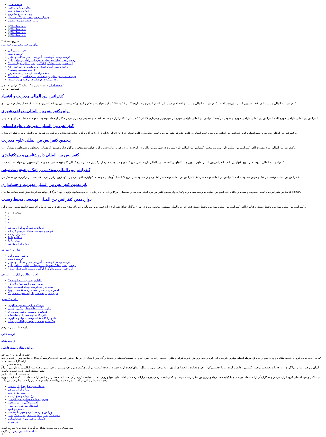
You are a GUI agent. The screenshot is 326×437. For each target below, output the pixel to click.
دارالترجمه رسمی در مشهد (23, 20)
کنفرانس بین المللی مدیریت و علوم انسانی (37, 125)
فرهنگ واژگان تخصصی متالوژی (26, 305)
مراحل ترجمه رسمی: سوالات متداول (28, 17)
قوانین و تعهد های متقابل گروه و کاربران (30, 230)
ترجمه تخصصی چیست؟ (21, 69)
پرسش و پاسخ (16, 408)
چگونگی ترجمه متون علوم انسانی (27, 418)
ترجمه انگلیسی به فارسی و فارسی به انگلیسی (34, 415)
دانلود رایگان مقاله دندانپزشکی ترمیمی (29, 308)
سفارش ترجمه (16, 234)
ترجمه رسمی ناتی (18, 50)
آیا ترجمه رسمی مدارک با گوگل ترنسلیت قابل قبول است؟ (40, 63)
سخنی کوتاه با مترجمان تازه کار (25, 283)
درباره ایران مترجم (18, 243)
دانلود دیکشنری (9, 299)
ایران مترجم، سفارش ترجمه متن (20, 44)
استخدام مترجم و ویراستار (23, 405)
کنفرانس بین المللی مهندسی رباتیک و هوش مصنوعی (45, 170)
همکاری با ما (15, 237)
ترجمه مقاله (8, 340)
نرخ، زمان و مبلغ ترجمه (21, 396)
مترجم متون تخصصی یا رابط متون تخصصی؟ (33, 293)
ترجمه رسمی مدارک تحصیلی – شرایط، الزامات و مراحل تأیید (42, 60)
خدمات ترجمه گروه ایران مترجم (26, 227)
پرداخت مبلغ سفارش (20, 14)
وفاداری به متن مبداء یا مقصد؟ (25, 280)
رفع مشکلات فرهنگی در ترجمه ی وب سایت (33, 79)
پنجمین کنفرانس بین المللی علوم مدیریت (36, 140)
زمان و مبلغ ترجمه (18, 10)
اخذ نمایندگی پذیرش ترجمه (23, 402)
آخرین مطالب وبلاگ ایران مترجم (19, 274)
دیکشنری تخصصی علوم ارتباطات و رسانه (31, 321)
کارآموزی (13, 421)
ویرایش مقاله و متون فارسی (17, 347)
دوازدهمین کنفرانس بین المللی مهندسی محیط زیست (46, 199)
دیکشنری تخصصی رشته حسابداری (27, 311)
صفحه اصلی (15, 4)
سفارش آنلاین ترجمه (19, 7)
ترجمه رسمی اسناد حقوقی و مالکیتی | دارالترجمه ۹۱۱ (38, 66)
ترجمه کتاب (8, 334)
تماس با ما (14, 240)
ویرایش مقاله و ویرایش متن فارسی (28, 399)
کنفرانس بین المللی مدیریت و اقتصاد (32, 96)
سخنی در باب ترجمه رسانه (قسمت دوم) (30, 286)
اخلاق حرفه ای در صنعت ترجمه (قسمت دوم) (33, 290)
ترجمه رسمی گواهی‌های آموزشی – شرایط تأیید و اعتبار (39, 56)
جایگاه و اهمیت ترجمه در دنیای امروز (28, 73)
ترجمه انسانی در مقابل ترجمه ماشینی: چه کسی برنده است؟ (42, 76)
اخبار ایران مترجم (11, 249)
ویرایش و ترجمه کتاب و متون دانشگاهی (30, 412)
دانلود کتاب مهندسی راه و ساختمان (27, 314)
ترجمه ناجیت (15, 53)
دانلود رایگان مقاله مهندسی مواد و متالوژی (32, 318)
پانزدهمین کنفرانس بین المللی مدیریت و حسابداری (44, 184)
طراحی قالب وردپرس (25, 431)
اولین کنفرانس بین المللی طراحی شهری (35, 111)
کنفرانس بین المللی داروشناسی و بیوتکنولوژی (40, 155)
